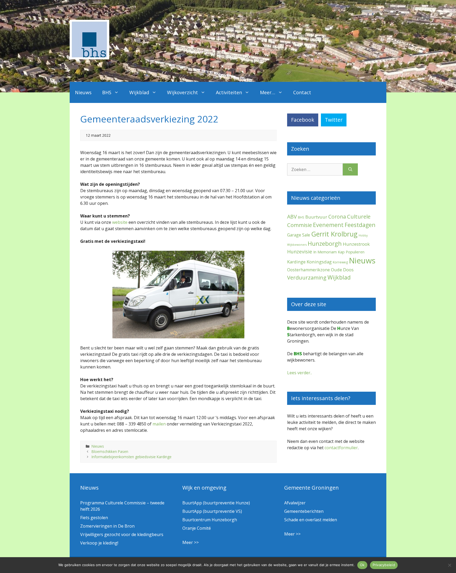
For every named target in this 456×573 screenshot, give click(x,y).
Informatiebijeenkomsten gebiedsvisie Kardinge (132, 456)
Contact (302, 92)
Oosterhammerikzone (308, 270)
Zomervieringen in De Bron (107, 526)
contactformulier (341, 448)
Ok (362, 565)
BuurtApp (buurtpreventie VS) (212, 511)
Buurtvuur (316, 217)
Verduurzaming (306, 277)
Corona (337, 216)
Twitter (334, 119)
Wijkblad (139, 92)
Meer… (267, 92)
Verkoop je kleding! (99, 543)
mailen (159, 424)
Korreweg (340, 262)
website (119, 222)
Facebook (302, 119)
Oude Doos (342, 270)
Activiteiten (229, 92)
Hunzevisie (299, 251)
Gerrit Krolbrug (334, 233)
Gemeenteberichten (304, 511)
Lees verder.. (299, 373)
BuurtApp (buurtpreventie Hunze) (216, 503)
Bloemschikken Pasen (110, 451)
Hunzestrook (356, 244)
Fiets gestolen (94, 517)
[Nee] (449, 565)
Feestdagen (360, 225)
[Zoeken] (350, 169)
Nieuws (83, 92)
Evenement (328, 225)
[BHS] (89, 58)
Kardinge (296, 262)
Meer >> (190, 542)
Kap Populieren (351, 251)
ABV (292, 216)
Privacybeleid (384, 565)
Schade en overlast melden (310, 520)
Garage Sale (298, 235)
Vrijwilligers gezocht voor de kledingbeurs (121, 534)
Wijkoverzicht (182, 92)
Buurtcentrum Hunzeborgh (209, 520)
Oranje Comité (196, 528)
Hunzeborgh (325, 243)
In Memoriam (325, 251)
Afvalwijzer (295, 503)
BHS (106, 92)
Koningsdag (319, 262)
